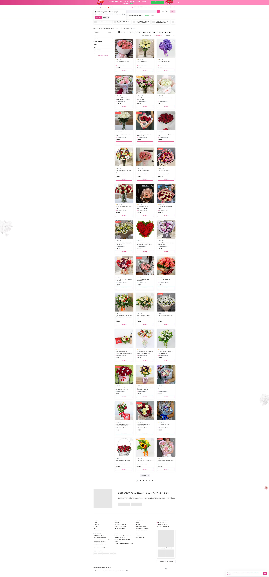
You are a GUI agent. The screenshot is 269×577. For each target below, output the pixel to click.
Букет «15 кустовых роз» (122, 61)
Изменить (106, 17)
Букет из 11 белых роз (143, 61)
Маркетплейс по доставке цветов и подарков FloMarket (110, 570)
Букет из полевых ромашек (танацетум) (123, 243)
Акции (152, 15)
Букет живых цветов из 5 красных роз (144, 134)
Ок (265, 573)
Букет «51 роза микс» (163, 170)
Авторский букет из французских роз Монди (123, 98)
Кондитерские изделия (142, 528)
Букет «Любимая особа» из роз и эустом (144, 98)
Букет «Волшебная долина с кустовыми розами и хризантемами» (124, 171)
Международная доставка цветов (124, 543)
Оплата (156, 7)
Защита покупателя (120, 528)
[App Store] (136, 504)
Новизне (167, 35)
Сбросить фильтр (103, 55)
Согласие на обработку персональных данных (100, 541)
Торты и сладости (133, 15)
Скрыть (109, 32)
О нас (145, 7)
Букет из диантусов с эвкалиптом (143, 279)
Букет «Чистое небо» (164, 424)
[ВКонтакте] (166, 569)
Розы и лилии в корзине (123, 460)
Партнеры (161, 7)
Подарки (141, 15)
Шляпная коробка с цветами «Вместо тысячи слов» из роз (124, 388)
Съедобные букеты (141, 526)
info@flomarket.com (163, 526)
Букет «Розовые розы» (164, 279)
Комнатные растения (141, 530)
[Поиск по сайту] (158, 11)
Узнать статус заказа (120, 524)
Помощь (117, 522)
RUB (111, 7)
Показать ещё (145, 475)
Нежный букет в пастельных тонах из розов (166, 461)
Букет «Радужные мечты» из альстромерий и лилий (145, 352)
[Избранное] (163, 11)
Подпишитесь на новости (166, 561)
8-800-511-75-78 (138, 7)
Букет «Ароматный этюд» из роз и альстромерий (145, 388)
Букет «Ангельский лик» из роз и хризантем (165, 352)
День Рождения (140, 537)
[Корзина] (166, 11)
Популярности (158, 35)
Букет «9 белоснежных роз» (166, 97)
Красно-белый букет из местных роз (143, 425)
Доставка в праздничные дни (123, 535)
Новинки (147, 15)
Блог (95, 528)
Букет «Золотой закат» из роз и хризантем (145, 461)
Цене (174, 35)
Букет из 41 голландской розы (165, 207)
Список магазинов (99, 530)
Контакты (96, 524)
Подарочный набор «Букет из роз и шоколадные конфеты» (123, 425)
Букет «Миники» (162, 388)
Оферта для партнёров (100, 545)
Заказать (124, 70)
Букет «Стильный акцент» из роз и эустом (166, 243)
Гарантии (117, 530)
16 (152, 480)
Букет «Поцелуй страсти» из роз (166, 134)
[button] (175, 22)
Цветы (137, 522)
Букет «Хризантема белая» (165, 315)
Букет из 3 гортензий (164, 61)
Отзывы (167, 7)
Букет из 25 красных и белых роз (124, 207)
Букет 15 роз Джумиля (143, 170)
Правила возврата (120, 537)
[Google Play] (124, 504)
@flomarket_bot (163, 524)
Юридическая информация (101, 547)
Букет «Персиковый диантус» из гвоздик (142, 207)
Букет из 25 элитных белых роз (123, 134)
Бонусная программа (120, 526)
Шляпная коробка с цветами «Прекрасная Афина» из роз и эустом (124, 316)
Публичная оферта (99, 535)
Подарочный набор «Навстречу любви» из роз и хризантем (124, 352)
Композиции (139, 535)
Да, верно (98, 17)
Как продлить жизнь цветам (122, 539)
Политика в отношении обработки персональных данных (103, 538)
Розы (137, 533)
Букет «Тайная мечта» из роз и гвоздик (124, 279)
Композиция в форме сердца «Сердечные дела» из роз (145, 243)
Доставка (150, 7)
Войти (172, 11)
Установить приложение (157, 2)
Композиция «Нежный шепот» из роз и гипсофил (144, 316)
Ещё (174, 7)
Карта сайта (118, 541)
